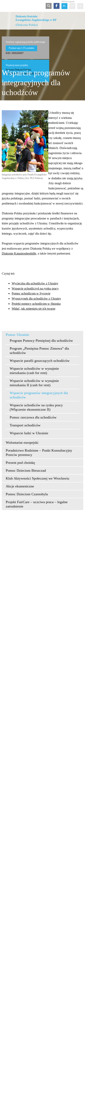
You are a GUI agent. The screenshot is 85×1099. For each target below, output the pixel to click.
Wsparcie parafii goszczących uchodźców (40, 361)
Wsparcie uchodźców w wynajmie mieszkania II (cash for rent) (34, 383)
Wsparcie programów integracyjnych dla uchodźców (39, 395)
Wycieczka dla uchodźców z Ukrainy (35, 283)
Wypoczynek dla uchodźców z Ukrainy (36, 298)
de (80, 6)
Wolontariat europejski (22, 442)
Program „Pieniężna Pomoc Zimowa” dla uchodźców (39, 350)
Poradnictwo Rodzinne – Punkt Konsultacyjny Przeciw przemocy (39, 452)
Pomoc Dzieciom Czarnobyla (27, 494)
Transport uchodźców (25, 425)
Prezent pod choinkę (20, 463)
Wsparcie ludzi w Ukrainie (29, 433)
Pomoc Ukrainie (17, 335)
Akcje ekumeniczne (20, 486)
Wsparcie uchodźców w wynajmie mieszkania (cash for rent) (34, 371)
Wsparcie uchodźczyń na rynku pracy (35, 288)
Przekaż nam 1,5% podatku (21, 48)
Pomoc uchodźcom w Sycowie (31, 293)
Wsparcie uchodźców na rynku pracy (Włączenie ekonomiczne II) (36, 407)
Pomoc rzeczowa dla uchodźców (33, 417)
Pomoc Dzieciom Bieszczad (26, 470)
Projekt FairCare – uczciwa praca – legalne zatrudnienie (37, 504)
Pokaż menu (4, 6)
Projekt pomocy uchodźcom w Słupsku (36, 303)
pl (64, 6)
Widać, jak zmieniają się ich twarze (33, 308)
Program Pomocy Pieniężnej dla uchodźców (41, 341)
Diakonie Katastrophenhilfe (19, 253)
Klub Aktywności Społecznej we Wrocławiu (37, 478)
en (72, 6)
